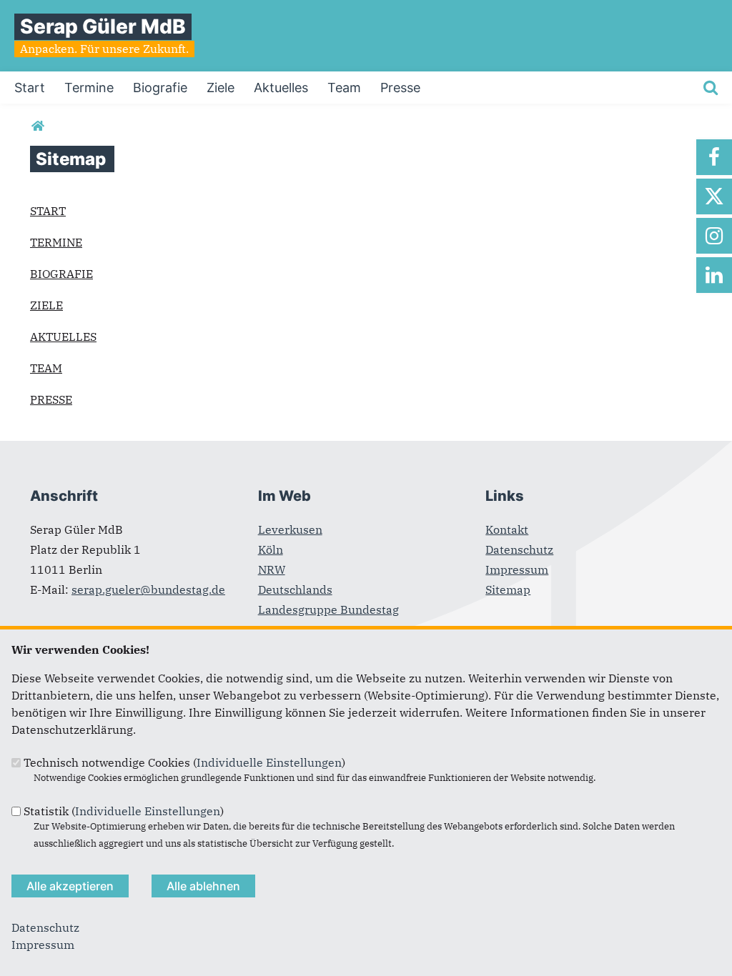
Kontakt (506, 529)
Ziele (46, 305)
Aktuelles (63, 336)
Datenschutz (519, 549)
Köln (270, 549)
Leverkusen (290, 529)
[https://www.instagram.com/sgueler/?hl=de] (714, 236)
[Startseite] (37, 126)
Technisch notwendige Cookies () (184, 762)
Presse (51, 399)
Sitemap (507, 589)
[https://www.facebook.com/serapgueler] (714, 157)
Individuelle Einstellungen (269, 762)
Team (46, 368)
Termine (56, 242)
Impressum (516, 569)
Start (48, 211)
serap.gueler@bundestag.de (148, 589)
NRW (271, 569)
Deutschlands (295, 589)
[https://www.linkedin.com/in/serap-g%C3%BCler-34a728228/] (714, 275)
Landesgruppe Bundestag (328, 609)
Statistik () (124, 811)
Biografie (61, 274)
